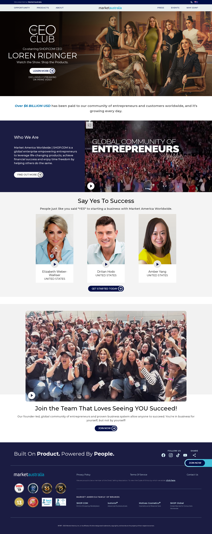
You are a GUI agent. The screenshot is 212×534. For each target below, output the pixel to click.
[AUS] (196, 2)
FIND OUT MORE (27, 174)
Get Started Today (104, 288)
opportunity (22, 8)
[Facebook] (163, 455)
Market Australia (35, 2)
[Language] (191, 2)
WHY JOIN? (192, 8)
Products (43, 8)
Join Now (195, 463)
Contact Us (192, 474)
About (60, 8)
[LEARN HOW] (106, 53)
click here (170, 480)
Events (175, 8)
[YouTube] (185, 455)
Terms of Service (138, 474)
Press (160, 8)
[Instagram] (171, 455)
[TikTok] (178, 455)
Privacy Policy (83, 474)
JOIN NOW (104, 428)
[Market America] (110, 7)
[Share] (194, 455)
